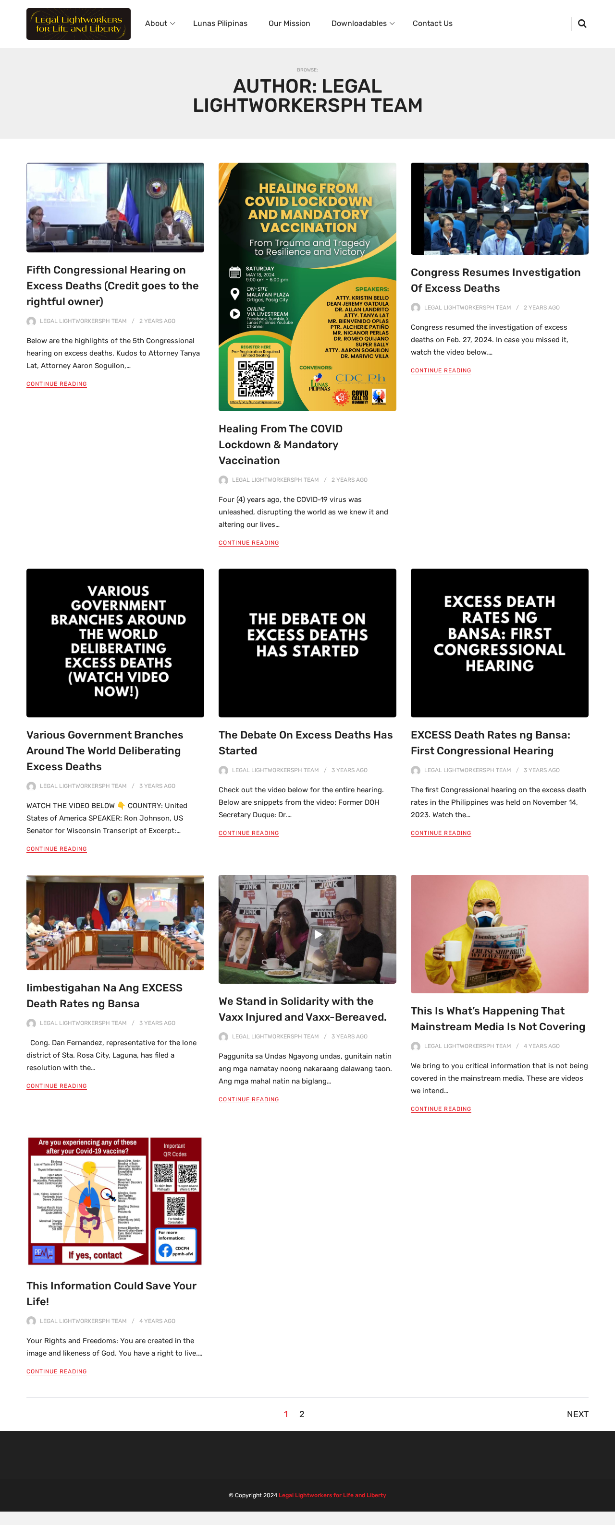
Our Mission (289, 23)
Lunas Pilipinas (220, 23)
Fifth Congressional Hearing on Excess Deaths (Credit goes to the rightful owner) (112, 285)
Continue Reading (56, 384)
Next (578, 1414)
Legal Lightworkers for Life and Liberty (332, 1495)
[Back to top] (605, 1515)
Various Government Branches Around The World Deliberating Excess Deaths (105, 750)
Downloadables (359, 23)
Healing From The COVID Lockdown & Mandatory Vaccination (281, 444)
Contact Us (433, 23)
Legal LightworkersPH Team (83, 321)
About (156, 23)
